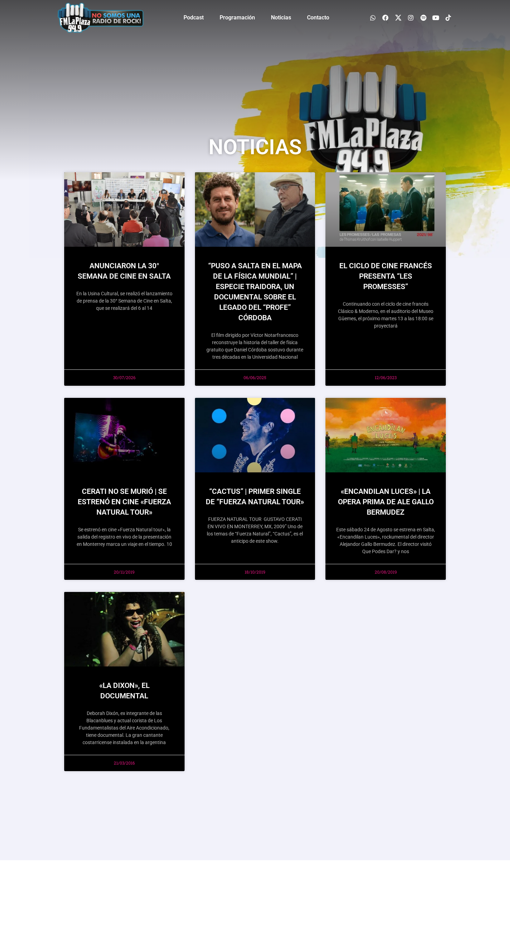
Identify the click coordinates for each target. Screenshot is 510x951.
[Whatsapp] (373, 17)
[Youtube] (436, 17)
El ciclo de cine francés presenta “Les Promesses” (385, 276)
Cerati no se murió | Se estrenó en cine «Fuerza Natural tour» (124, 501)
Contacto (318, 17)
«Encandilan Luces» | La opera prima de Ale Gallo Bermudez (386, 501)
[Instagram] (410, 17)
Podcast (194, 17)
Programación (237, 17)
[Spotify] (423, 17)
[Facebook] (385, 17)
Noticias (281, 17)
